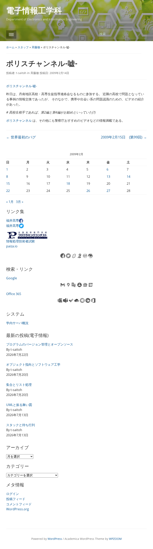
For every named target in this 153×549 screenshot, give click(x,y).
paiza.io (12, 246)
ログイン (12, 494)
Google (11, 278)
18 (68, 183)
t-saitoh (21, 73)
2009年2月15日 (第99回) (124, 137)
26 (88, 191)
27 (108, 191)
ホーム (10, 47)
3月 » (19, 201)
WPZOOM (115, 539)
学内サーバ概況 (17, 323)
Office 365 (13, 294)
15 (8, 183)
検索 (142, 34)
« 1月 (10, 201)
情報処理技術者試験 (20, 241)
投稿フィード (15, 499)
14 (128, 176)
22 (8, 191)
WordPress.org (17, 509)
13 (108, 176)
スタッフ (23, 47)
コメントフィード (19, 504)
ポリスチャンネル (19, 120)
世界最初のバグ (21, 137)
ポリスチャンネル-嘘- (21, 86)
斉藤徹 (36, 47)
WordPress (55, 539)
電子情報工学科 (34, 10)
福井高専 (12, 220)
